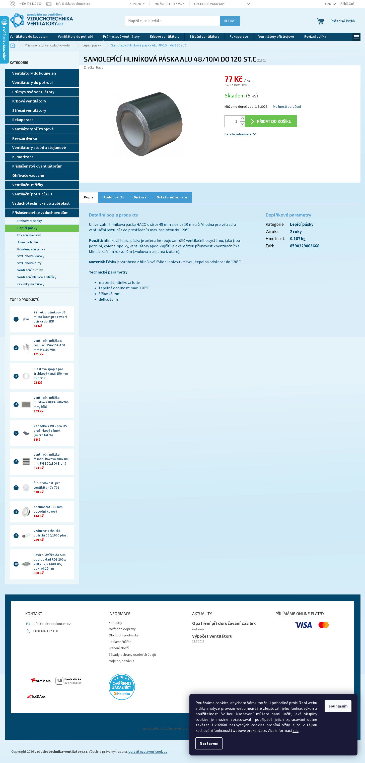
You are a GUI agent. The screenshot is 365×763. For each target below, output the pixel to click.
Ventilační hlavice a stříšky (36, 277)
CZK (328, 4)
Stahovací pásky (29, 221)
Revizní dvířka (24, 138)
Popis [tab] (88, 197)
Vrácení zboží (119, 648)
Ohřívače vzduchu (28, 175)
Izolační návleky (29, 235)
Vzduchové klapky (30, 256)
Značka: (94, 67)
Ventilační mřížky (27, 185)
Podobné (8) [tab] (113, 197)
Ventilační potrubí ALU (32, 194)
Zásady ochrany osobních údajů (132, 654)
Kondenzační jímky (31, 249)
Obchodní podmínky (209, 4)
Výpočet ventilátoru (212, 636)
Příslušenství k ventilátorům (37, 166)
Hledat (230, 21)
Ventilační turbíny (30, 270)
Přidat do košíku (274, 121)
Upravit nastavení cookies (147, 751)
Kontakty (137, 4)
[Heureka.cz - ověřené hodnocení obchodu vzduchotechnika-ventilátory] (122, 687)
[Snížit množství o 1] (242, 124)
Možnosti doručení (287, 106)
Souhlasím (338, 706)
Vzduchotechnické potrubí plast (41, 203)
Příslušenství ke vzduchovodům (40, 212)
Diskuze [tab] (140, 197)
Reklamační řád (120, 641)
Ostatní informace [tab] (172, 197)
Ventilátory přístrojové (33, 129)
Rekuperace (23, 120)
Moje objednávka (121, 661)
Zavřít (251, 149)
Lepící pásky (27, 228)
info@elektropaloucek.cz (52, 623)
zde (296, 730)
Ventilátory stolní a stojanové (39, 147)
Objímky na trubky (30, 284)
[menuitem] (29, 37)
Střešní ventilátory (29, 110)
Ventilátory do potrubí (32, 82)
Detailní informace (238, 134)
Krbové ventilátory (29, 101)
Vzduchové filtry (29, 263)
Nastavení (209, 743)
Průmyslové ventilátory (33, 92)
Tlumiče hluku (27, 242)
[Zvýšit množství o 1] (242, 118)
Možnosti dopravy (169, 4)
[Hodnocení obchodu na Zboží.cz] (36, 697)
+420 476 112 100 (45, 631)
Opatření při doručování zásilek (224, 624)
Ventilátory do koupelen (34, 73)
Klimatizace (23, 157)
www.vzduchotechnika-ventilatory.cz (170, 728)
